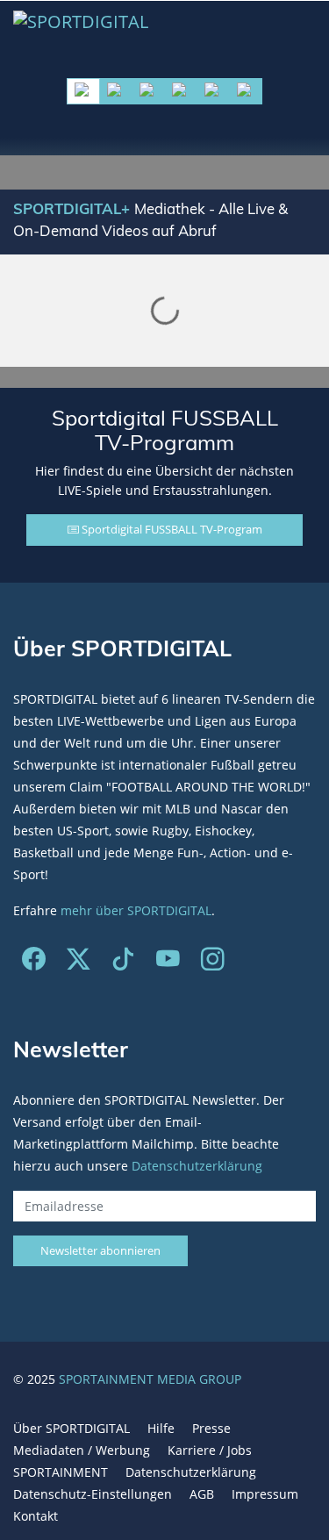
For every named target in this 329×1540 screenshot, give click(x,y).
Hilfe (161, 1428)
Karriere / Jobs (210, 1450)
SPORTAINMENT (60, 1472)
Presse (211, 1428)
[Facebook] (33, 963)
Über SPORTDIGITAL (71, 1428)
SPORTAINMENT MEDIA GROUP (150, 1379)
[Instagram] (212, 963)
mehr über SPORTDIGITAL (136, 910)
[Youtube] (168, 963)
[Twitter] (78, 963)
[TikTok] (123, 963)
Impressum (265, 1494)
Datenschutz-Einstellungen (92, 1494)
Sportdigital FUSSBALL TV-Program (170, 529)
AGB (202, 1494)
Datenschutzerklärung (197, 1165)
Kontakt (35, 1516)
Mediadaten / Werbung (81, 1450)
